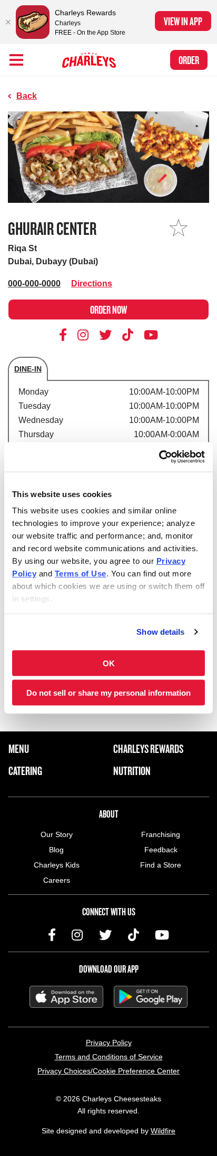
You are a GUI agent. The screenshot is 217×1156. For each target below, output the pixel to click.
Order (189, 60)
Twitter (105, 334)
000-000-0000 (34, 283)
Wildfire (163, 1131)
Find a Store (160, 865)
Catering (25, 771)
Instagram (83, 334)
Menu (18, 749)
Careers (56, 880)
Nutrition (132, 771)
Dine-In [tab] (28, 369)
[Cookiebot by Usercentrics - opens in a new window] (159, 457)
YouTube (151, 334)
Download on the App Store (66, 997)
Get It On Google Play (151, 997)
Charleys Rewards (148, 749)
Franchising (160, 834)
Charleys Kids (57, 865)
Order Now (108, 309)
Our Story (57, 834)
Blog (56, 849)
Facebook (64, 334)
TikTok (128, 334)
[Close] (8, 22)
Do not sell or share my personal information (108, 692)
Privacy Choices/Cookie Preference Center (108, 1071)
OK (109, 662)
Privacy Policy (109, 1042)
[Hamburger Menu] (16, 60)
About (109, 814)
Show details (160, 631)
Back (26, 95)
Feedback (160, 849)
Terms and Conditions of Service (109, 1056)
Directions (91, 283)
